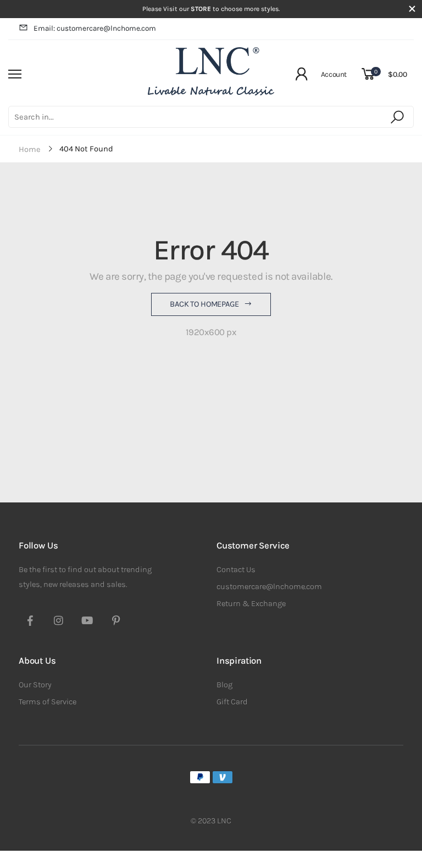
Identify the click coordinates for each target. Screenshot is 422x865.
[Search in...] (399, 116)
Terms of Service (47, 701)
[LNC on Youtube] (87, 622)
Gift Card (232, 701)
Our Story (35, 684)
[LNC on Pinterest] (115, 622)
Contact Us (236, 569)
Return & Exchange (251, 603)
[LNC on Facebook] (30, 622)
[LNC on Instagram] (58, 622)
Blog (224, 684)
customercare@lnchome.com (269, 586)
